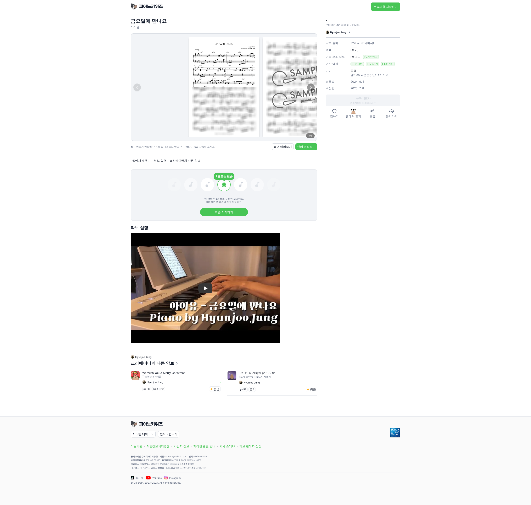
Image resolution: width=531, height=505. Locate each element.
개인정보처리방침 (158, 446)
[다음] (311, 87)
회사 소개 (225, 446)
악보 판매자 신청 (250, 446)
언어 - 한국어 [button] (168, 434)
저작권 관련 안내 (204, 446)
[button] (363, 100)
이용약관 (136, 446)
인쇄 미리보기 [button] (306, 146)
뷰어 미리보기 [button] (283, 146)
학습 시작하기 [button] (224, 212)
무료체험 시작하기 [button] (386, 6)
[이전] (137, 87)
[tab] (141, 160)
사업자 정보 (181, 446)
